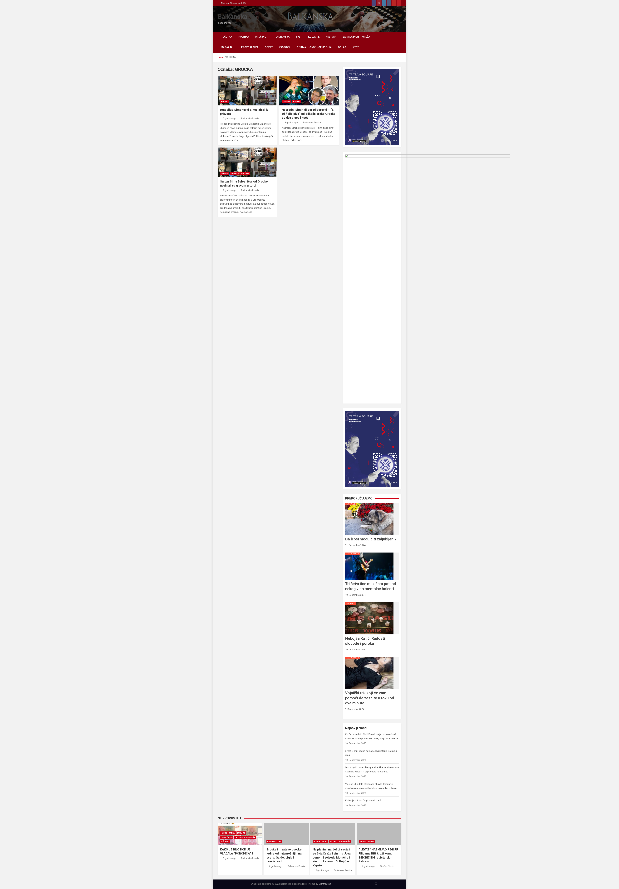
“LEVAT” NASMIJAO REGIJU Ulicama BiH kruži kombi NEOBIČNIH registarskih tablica (378, 855)
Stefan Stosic (387, 866)
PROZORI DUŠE (249, 47)
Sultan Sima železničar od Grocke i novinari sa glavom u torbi (244, 183)
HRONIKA (225, 102)
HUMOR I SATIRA (228, 833)
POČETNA (226, 36)
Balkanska (232, 16)
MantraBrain (325, 883)
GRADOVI (286, 102)
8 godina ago (291, 122)
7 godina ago (229, 118)
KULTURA (331, 36)
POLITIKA (243, 36)
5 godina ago (229, 858)
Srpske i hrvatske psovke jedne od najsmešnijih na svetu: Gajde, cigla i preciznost (284, 855)
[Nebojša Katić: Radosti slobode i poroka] (369, 602)
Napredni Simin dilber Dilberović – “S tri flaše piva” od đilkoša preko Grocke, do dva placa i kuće (309, 113)
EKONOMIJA (283, 36)
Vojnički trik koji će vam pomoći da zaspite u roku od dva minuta (369, 698)
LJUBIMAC (350, 504)
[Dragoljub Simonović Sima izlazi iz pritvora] (247, 90)
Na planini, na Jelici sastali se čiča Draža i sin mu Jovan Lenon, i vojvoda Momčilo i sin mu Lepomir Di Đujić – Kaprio (332, 857)
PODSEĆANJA (227, 837)
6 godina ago (275, 866)
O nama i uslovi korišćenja (314, 47)
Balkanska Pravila (250, 118)
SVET (299, 36)
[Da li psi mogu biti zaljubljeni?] (369, 502)
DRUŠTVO (260, 36)
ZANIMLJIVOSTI (352, 554)
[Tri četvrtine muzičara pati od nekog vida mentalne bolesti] (369, 552)
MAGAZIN (226, 47)
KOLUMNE (313, 36)
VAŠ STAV (284, 47)
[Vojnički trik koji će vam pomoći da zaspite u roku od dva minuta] (369, 656)
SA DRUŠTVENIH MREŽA (356, 36)
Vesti (356, 47)
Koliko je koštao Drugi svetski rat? (363, 800)
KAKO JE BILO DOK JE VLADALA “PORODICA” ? (236, 851)
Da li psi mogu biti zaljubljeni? (370, 539)
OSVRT (269, 47)
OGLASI (342, 47)
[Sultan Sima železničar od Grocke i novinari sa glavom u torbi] (247, 162)
